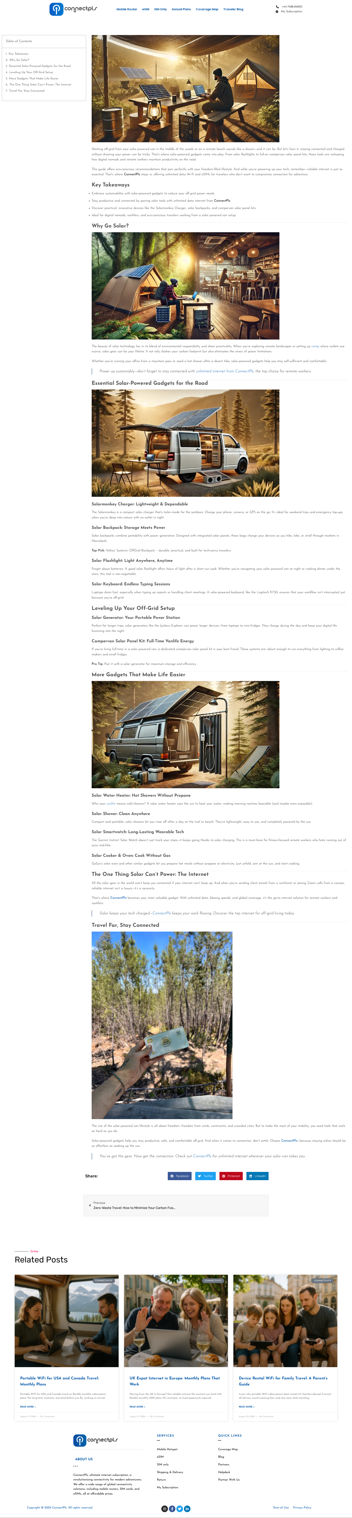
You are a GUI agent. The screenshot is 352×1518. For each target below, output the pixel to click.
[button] (180, 1176)
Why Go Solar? (19, 60)
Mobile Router (127, 9)
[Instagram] (164, 1509)
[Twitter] (179, 1509)
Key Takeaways (18, 53)
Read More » (28, 1407)
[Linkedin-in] (187, 1509)
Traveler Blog (233, 9)
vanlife (110, 803)
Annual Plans (181, 9)
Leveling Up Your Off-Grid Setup (31, 72)
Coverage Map (207, 9)
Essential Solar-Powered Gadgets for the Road (40, 66)
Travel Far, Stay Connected (26, 90)
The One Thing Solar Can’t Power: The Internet (40, 84)
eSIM (145, 9)
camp (315, 346)
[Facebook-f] (172, 1509)
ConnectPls (118, 898)
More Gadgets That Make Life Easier (33, 78)
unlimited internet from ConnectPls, (224, 371)
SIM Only (160, 9)
